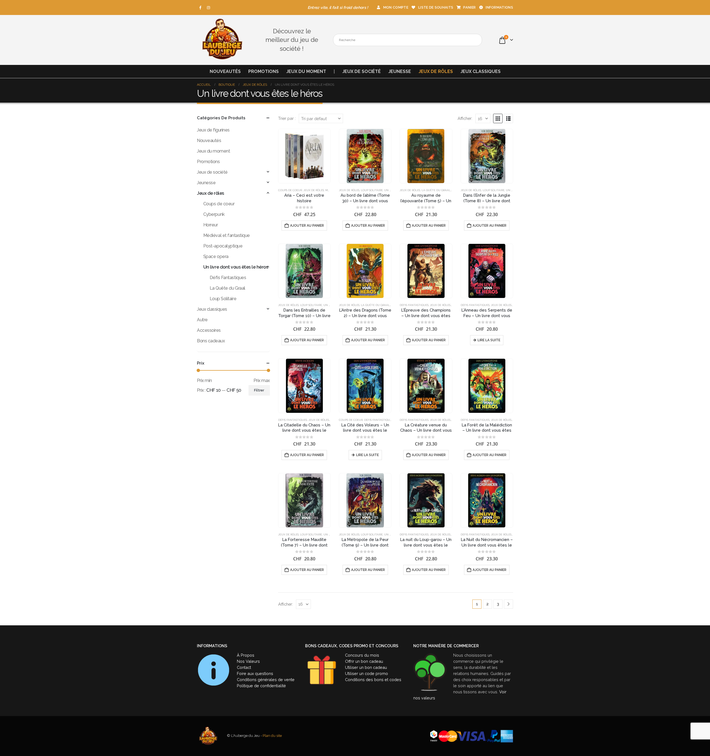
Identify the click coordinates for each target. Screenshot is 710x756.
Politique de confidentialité (261, 685)
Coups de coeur (290, 190)
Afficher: (465, 118)
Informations (499, 7)
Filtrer (259, 390)
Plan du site (272, 736)
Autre (202, 319)
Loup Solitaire (372, 190)
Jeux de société (361, 71)
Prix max (261, 380)
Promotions (263, 71)
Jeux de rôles (436, 71)
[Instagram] (208, 7)
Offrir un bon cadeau (364, 661)
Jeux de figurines (213, 130)
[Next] (508, 604)
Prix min (204, 380)
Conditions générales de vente (266, 679)
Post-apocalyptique (222, 246)
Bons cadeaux (211, 340)
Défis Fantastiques (414, 305)
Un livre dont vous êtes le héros (235, 267)
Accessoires (209, 330)
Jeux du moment (306, 71)
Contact (244, 667)
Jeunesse (399, 71)
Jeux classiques (480, 71)
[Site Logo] (222, 40)
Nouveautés (225, 71)
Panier (469, 7)
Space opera (216, 256)
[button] (498, 118)
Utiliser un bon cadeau (366, 667)
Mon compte (395, 7)
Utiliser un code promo (366, 673)
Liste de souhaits (435, 7)
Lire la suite (489, 340)
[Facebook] (200, 7)
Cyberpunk (214, 214)
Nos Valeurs (248, 661)
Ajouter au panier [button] (307, 225)
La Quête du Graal (436, 190)
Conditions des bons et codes (373, 679)
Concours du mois (362, 655)
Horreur (210, 224)
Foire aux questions (255, 673)
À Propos (245, 655)
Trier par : (287, 118)
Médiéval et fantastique (226, 235)
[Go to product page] (304, 156)
